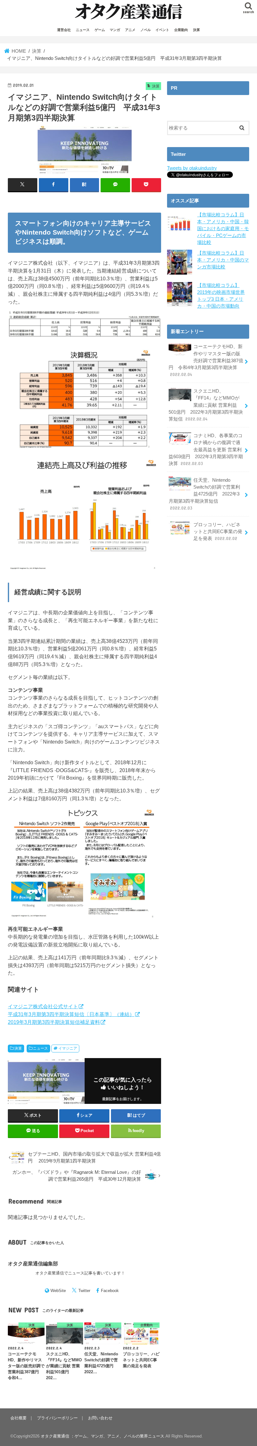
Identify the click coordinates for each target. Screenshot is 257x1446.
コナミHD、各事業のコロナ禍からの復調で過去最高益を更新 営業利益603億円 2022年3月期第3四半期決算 (206, 449)
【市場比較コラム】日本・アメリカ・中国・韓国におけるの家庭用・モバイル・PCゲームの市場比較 (223, 228)
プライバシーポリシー (57, 1418)
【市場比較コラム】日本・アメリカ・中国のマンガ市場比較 (223, 260)
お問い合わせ (100, 1418)
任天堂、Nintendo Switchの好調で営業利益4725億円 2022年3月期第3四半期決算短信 (204, 494)
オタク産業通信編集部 (33, 1263)
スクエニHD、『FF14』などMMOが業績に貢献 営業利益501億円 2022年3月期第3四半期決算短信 (206, 405)
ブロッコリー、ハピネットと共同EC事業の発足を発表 (217, 531)
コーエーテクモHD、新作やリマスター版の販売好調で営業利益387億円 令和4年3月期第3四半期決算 (206, 360)
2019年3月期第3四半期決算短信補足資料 (54, 1022)
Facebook (110, 1290)
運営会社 (64, 30)
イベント (162, 30)
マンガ (115, 30)
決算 (196, 30)
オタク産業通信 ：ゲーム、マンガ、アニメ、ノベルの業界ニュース (102, 1436)
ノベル (145, 30)
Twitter (84, 1290)
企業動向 (181, 30)
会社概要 (18, 1418)
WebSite (58, 1290)
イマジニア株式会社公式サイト (43, 1006)
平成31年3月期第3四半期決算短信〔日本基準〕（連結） (71, 1014)
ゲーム (100, 30)
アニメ (130, 30)
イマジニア (67, 1048)
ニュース (83, 30)
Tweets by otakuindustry (192, 168)
